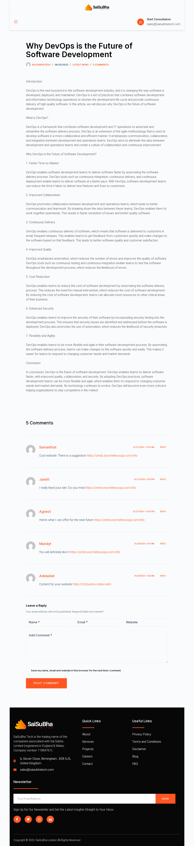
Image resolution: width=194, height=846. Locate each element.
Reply (163, 447)
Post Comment (46, 683)
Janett (44, 479)
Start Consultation (159, 19)
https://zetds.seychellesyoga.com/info (112, 455)
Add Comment (40, 635)
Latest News (81, 64)
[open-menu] (15, 21)
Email (82, 622)
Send (165, 798)
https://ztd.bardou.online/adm (92, 584)
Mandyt (45, 544)
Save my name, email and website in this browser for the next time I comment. (76, 670)
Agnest (45, 512)
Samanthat (47, 447)
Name (34, 622)
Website (132, 622)
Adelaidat (47, 576)
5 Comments (101, 64)
